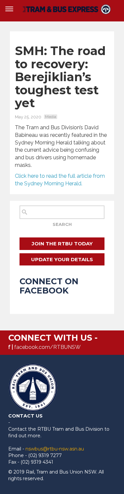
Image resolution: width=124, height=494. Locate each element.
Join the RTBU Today (62, 243)
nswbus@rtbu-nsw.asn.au (54, 449)
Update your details (62, 259)
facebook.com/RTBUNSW (47, 347)
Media (50, 116)
